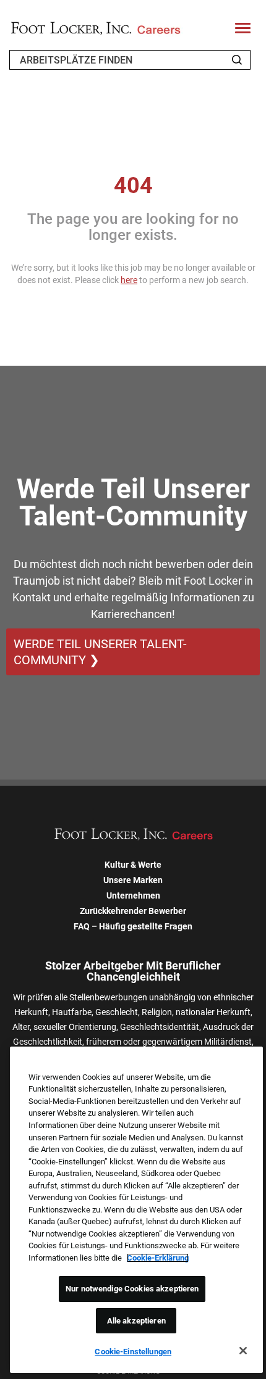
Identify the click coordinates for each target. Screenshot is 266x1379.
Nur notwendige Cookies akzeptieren (132, 1288)
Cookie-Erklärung (158, 1257)
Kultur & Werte (133, 865)
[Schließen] (243, 1350)
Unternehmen (133, 895)
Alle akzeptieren (136, 1320)
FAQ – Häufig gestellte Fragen (133, 926)
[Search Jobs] (237, 60)
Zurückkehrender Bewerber (133, 911)
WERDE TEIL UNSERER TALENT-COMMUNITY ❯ (100, 651)
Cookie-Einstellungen (133, 1351)
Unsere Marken (133, 880)
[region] (136, 1210)
